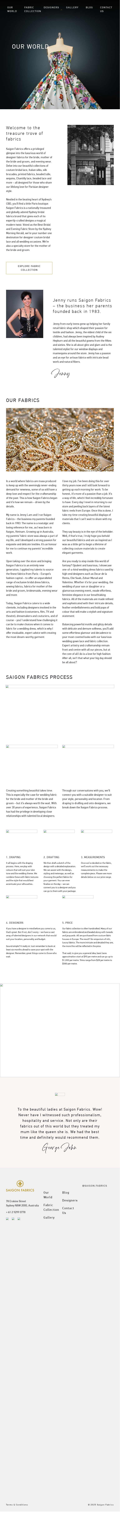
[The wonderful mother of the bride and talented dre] (109, 1219)
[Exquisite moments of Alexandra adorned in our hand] (86, 1295)
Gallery (49, 1217)
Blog (65, 1192)
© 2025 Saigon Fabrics (101, 1505)
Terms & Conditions (17, 1505)
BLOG (89, 7)
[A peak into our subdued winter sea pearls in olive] (86, 1223)
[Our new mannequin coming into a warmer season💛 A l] (97, 1430)
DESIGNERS (51, 7)
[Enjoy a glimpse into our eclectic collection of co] (109, 1408)
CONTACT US (106, 9)
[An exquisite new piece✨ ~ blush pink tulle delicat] (97, 1223)
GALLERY (72, 7)
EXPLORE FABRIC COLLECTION (29, 268)
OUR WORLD (12, 9)
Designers (70, 1200)
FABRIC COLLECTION (32, 9)
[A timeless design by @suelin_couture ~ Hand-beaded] (97, 1287)
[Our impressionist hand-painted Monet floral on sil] (86, 1413)
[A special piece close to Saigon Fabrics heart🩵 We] (109, 1318)
